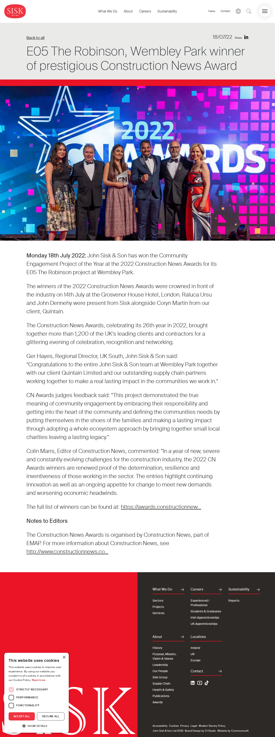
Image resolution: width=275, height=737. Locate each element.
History (157, 648)
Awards (158, 702)
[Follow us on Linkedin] (193, 683)
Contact (225, 11)
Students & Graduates (206, 611)
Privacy (184, 726)
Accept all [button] (22, 716)
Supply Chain (161, 683)
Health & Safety (163, 690)
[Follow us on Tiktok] (206, 683)
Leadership (160, 665)
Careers (145, 11)
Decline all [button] (50, 716)
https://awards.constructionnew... (161, 507)
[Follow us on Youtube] (199, 683)
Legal (194, 726)
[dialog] (36, 693)
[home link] (15, 11)
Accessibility (160, 726)
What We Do (107, 11)
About (128, 11)
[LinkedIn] (246, 37)
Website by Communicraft (233, 730)
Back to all (35, 37)
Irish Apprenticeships (205, 617)
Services (158, 613)
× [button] (64, 657)
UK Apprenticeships (204, 624)
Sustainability (167, 11)
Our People (160, 671)
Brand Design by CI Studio (200, 730)
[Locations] (238, 11)
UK (193, 654)
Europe (195, 660)
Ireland (195, 648)
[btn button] (248, 11)
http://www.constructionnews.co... (67, 551)
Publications (161, 696)
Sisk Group (160, 677)
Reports (233, 600)
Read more (39, 680)
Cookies (174, 726)
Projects (158, 607)
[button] (265, 11)
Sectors (158, 600)
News (211, 11)
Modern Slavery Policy (212, 726)
